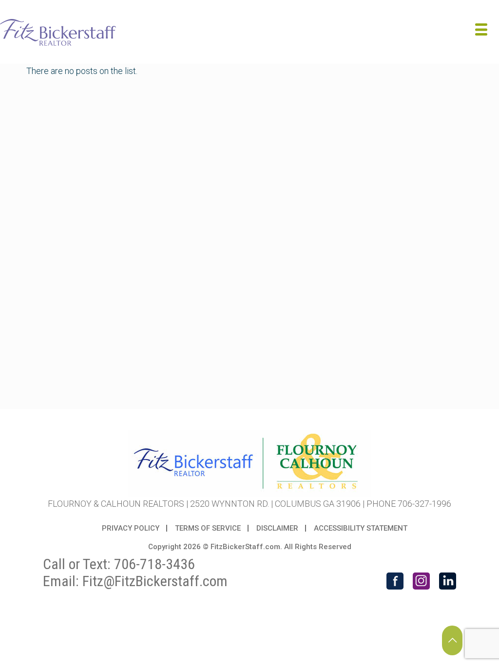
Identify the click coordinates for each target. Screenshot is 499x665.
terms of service (208, 528)
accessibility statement (360, 528)
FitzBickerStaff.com (245, 546)
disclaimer (277, 528)
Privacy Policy (130, 528)
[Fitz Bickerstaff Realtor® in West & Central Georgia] (58, 31)
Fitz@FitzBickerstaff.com (155, 581)
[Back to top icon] (452, 640)
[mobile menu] (483, 31)
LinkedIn (447, 581)
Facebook (394, 581)
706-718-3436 (154, 564)
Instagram (421, 581)
